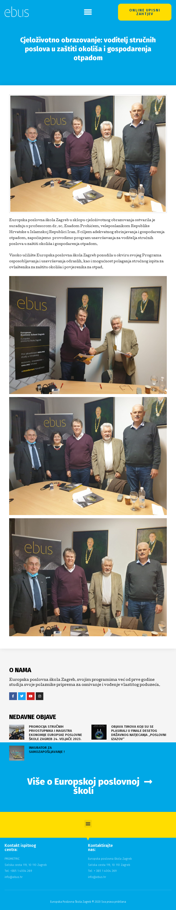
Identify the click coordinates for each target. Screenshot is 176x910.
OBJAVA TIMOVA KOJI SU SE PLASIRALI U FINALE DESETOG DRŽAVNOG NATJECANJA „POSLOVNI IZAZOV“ (138, 733)
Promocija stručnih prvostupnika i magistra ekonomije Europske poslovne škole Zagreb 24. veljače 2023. (55, 733)
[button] (88, 12)
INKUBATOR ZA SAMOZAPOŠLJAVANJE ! (47, 750)
